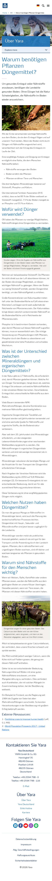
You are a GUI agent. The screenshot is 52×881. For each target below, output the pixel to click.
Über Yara (26, 800)
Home (5, 13)
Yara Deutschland (26, 804)
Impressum (26, 845)
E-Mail (26, 786)
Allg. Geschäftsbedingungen (26, 850)
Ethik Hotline (26, 809)
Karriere (26, 813)
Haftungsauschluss (26, 855)
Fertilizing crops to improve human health (24, 719)
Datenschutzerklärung (26, 839)
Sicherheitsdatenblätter (26, 861)
